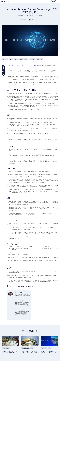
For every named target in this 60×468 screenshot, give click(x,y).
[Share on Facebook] (3, 74)
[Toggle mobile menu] (58, 1)
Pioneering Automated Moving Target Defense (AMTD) (24, 65)
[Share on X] (3, 69)
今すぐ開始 (53, 1)
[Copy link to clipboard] (3, 67)
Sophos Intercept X (23, 59)
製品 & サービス (39, 59)
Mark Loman (37, 19)
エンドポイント (32, 59)
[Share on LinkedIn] (3, 71)
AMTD (11, 59)
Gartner (16, 59)
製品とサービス (5, 59)
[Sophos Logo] (5, 1)
